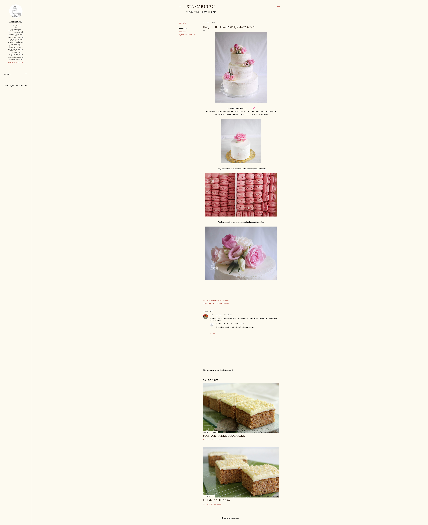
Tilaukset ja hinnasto (196, 12)
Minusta (212, 12)
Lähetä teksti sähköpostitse (219, 300)
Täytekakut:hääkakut (186, 35)
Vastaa (212, 333)
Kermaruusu (200, 6)
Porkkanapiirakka (216, 500)
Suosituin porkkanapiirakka (224, 435)
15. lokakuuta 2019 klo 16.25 (235, 324)
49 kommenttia (216, 440)
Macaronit (182, 32)
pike (211, 315)
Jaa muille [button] (182, 23)
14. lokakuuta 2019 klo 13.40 (223, 315)
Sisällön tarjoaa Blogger (231, 518)
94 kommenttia (216, 504)
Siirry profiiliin (16, 63)
